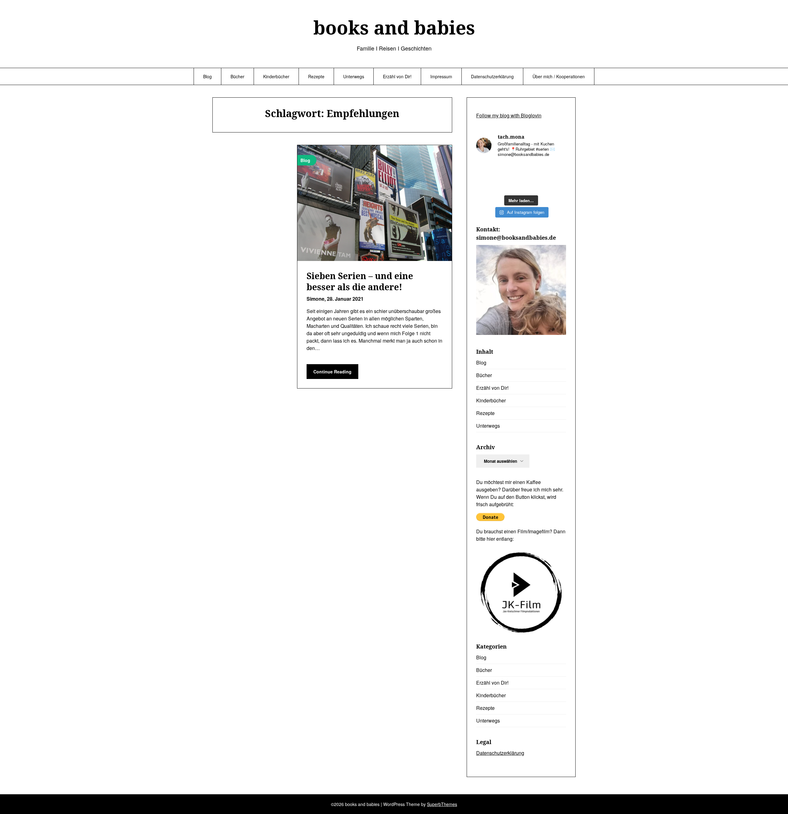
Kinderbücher (276, 76)
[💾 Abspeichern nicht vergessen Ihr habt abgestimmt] (556, 170)
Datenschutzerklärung (492, 76)
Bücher (237, 76)
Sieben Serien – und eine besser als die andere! (360, 281)
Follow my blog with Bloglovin (508, 115)
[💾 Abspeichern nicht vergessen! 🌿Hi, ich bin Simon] (509, 170)
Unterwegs (353, 76)
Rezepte (316, 76)
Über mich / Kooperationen (559, 76)
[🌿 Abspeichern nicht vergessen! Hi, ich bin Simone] (533, 170)
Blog (207, 76)
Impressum (441, 76)
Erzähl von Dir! (397, 76)
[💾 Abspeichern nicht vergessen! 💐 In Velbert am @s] (533, 184)
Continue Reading (332, 371)
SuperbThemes (442, 804)
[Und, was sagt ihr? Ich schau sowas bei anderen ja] (486, 184)
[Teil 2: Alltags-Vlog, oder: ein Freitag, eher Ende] (486, 170)
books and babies (394, 27)
